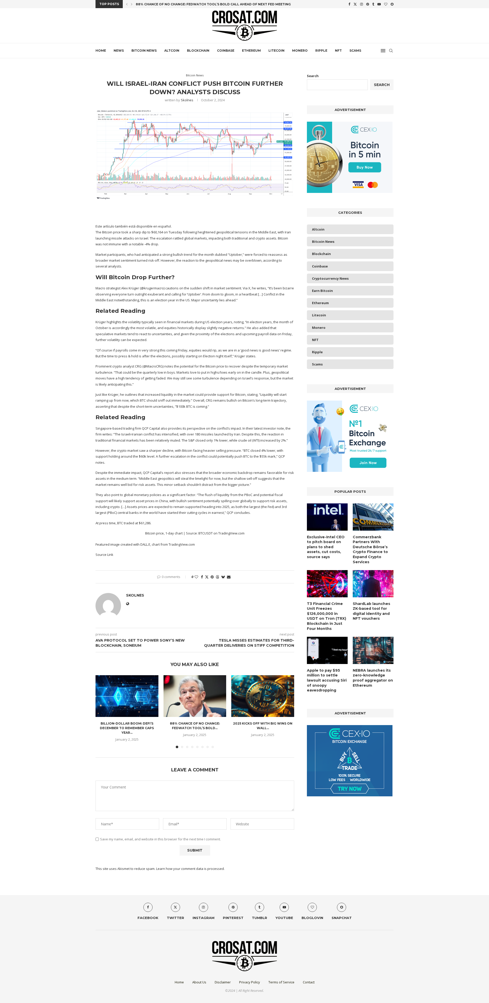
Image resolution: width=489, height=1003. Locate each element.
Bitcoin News (144, 50)
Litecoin (276, 50)
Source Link (104, 554)
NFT (338, 50)
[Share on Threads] (217, 576)
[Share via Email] (228, 576)
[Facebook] (349, 4)
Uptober (194, 294)
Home (101, 50)
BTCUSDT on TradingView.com (221, 533)
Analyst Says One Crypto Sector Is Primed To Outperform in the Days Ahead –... (210, 4)
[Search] (390, 50)
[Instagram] (361, 4)
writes (261, 288)
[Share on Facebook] (202, 576)
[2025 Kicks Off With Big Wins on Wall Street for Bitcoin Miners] (262, 696)
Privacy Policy (249, 982)
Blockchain (198, 50)
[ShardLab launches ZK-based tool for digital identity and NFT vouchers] (373, 583)
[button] (127, 4)
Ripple (321, 50)
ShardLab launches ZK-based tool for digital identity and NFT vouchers (371, 611)
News (119, 50)
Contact (309, 982)
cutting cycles (197, 512)
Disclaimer (223, 982)
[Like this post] (196, 576)
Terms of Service (281, 982)
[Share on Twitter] (207, 576)
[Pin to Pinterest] (212, 576)
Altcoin (171, 50)
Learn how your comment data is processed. (190, 868)
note (280, 428)
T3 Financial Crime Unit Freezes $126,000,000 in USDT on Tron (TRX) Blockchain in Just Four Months (326, 616)
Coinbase (225, 50)
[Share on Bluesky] (223, 576)
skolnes (187, 100)
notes (168, 366)
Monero (300, 50)
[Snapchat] (392, 4)
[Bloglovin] (385, 4)
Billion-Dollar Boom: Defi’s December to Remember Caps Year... (127, 728)
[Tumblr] (373, 4)
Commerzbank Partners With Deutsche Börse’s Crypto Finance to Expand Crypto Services (370, 549)
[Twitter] (355, 4)
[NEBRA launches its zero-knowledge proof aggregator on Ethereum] (373, 650)
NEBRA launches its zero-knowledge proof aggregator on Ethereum (373, 678)
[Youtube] (379, 4)
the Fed (267, 506)
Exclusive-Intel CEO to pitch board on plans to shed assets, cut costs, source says (326, 547)
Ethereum (251, 50)
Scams (355, 50)
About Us (199, 982)
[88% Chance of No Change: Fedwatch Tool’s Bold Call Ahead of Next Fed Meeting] (195, 696)
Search (313, 76)
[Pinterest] (367, 4)
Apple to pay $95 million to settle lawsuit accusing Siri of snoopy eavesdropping (327, 680)
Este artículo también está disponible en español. (134, 226)
